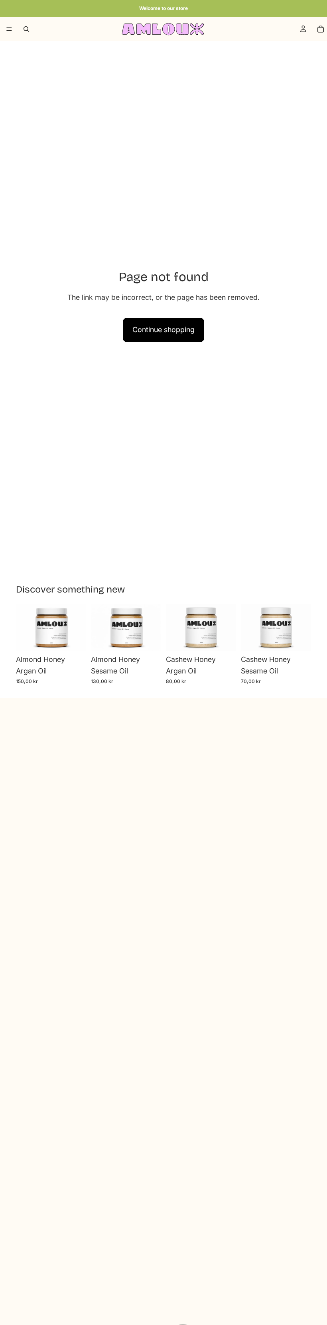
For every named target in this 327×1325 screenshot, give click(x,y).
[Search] (26, 29)
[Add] (74, 639)
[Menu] (9, 29)
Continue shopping (163, 329)
